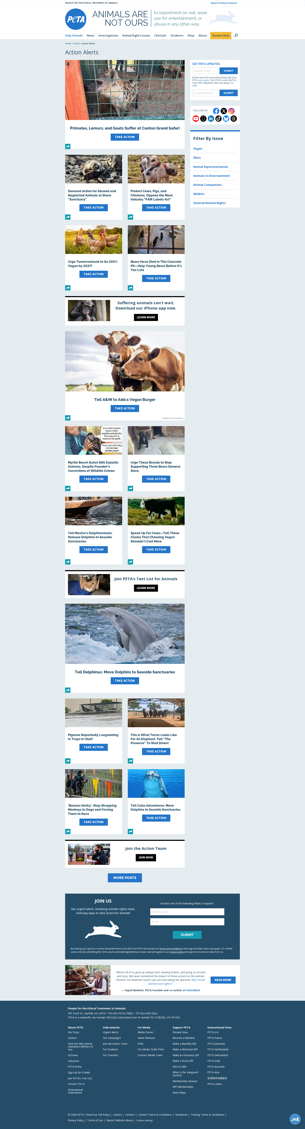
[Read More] (152, 980)
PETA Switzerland (217, 1055)
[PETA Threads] (234, 118)
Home (68, 43)
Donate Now (180, 1032)
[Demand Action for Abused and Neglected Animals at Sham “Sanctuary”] (93, 187)
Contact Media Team (150, 1055)
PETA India (213, 1060)
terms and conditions (171, 948)
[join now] (125, 854)
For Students (110, 1049)
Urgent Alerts (110, 1032)
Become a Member (184, 1038)
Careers (72, 1038)
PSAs (140, 1043)
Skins (197, 158)
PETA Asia (213, 1072)
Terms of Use (95, 1120)
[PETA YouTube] (196, 118)
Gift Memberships (183, 1086)
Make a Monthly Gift (184, 1043)
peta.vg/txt (203, 80)
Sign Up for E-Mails (79, 1072)
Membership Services (185, 1081)
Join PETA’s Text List (80, 1078)
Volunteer (73, 1061)
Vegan (197, 149)
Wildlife (198, 194)
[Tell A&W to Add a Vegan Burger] (125, 375)
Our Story (73, 1032)
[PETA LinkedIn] (211, 118)
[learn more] (125, 584)
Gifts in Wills (180, 1066)
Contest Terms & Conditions (155, 1114)
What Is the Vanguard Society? (185, 1074)
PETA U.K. (213, 1032)
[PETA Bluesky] (226, 118)
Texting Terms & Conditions (207, 1114)
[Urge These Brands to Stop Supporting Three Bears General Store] (156, 458)
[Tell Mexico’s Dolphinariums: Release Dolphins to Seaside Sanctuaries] (93, 530)
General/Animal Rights (209, 203)
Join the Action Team (115, 1043)
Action (76, 43)
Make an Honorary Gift (186, 1055)
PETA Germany (216, 1043)
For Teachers (110, 1055)
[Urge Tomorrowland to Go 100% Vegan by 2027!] (93, 257)
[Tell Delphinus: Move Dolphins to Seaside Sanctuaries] (125, 648)
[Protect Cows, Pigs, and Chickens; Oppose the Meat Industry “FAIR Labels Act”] (156, 187)
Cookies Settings (144, 1120)
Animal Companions (207, 185)
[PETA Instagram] (231, 111)
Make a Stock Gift (183, 1060)
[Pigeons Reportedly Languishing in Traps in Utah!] (93, 730)
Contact (130, 1114)
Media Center (145, 1032)
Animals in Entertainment (211, 176)
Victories (73, 1055)
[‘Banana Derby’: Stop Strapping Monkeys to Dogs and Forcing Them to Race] (93, 801)
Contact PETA (76, 1084)
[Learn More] (125, 311)
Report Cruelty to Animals (224, 3)
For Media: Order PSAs (151, 1049)
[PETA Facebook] (216, 111)
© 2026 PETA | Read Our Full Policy (88, 1114)
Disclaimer (181, 1114)
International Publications (75, 1091)
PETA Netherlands (218, 1049)
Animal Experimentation (210, 167)
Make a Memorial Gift (185, 1049)
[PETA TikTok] (218, 118)
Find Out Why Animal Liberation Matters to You (80, 1046)
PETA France (214, 1038)
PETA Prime (75, 1066)
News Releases (146, 1038)
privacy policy (177, 951)
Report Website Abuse (119, 1120)
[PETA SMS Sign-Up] (203, 118)
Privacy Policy (75, 1120)
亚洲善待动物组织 (217, 1078)
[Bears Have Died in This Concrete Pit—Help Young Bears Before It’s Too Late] (156, 257)
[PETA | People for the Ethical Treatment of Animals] (75, 19)
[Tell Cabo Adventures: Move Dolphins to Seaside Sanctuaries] (156, 801)
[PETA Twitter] (224, 111)
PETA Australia (216, 1066)
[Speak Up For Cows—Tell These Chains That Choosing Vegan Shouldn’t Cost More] (156, 530)
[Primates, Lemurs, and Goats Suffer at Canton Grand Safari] (125, 104)
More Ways (179, 1092)
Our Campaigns (112, 1038)
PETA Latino (214, 1084)
